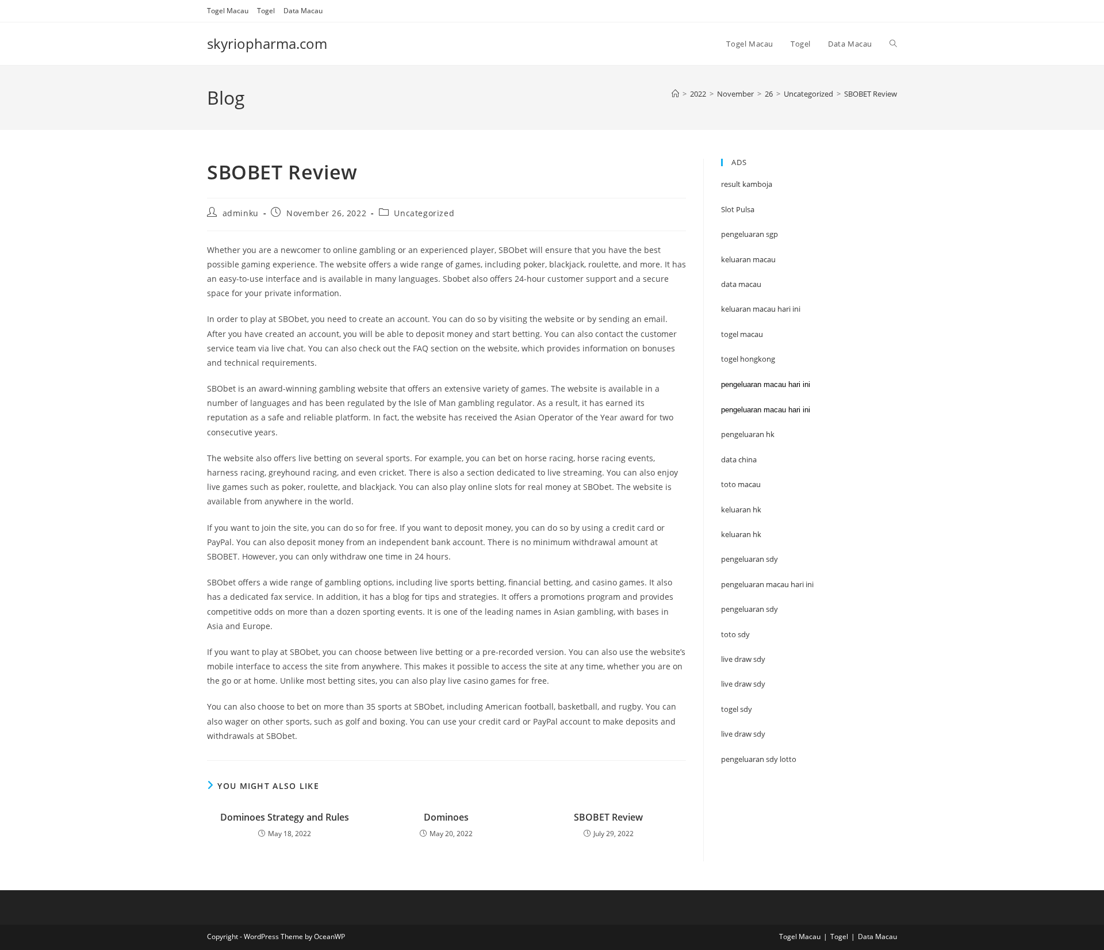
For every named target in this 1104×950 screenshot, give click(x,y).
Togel (266, 11)
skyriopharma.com (267, 43)
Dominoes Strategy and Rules (284, 817)
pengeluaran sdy (749, 609)
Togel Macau (227, 11)
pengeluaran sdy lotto (758, 759)
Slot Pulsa (737, 209)
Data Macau (303, 11)
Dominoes (446, 817)
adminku (241, 213)
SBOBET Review (870, 94)
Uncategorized (424, 213)
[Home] (675, 94)
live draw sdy (743, 734)
